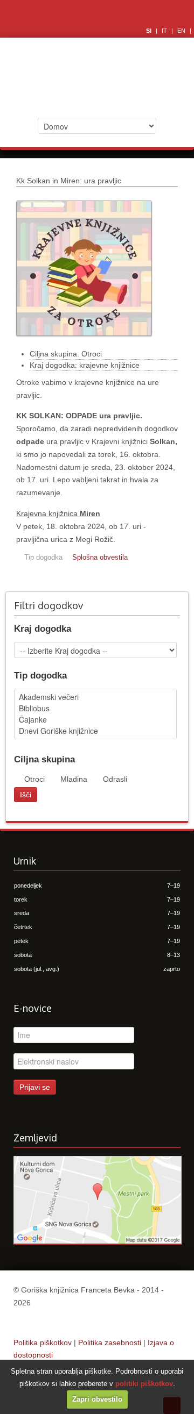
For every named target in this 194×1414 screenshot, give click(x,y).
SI (149, 30)
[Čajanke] (95, 719)
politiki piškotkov (144, 1384)
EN (182, 30)
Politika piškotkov (42, 1342)
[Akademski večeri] (95, 697)
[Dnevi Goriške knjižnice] (95, 731)
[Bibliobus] (95, 708)
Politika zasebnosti (109, 1342)
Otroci (34, 779)
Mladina (73, 779)
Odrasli (115, 779)
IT (165, 30)
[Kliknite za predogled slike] (84, 341)
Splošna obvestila (100, 557)
